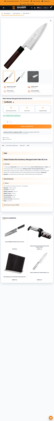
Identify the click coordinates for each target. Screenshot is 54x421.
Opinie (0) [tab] (22, 145)
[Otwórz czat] (51, 418)
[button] (51, 21)
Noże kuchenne (16, 13)
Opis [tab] (3, 145)
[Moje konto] (35, 7)
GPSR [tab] (28, 145)
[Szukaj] (32, 7)
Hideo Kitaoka (26, 13)
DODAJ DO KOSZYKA (27, 126)
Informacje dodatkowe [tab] (12, 145)
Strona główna (7, 13)
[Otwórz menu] (3, 7)
